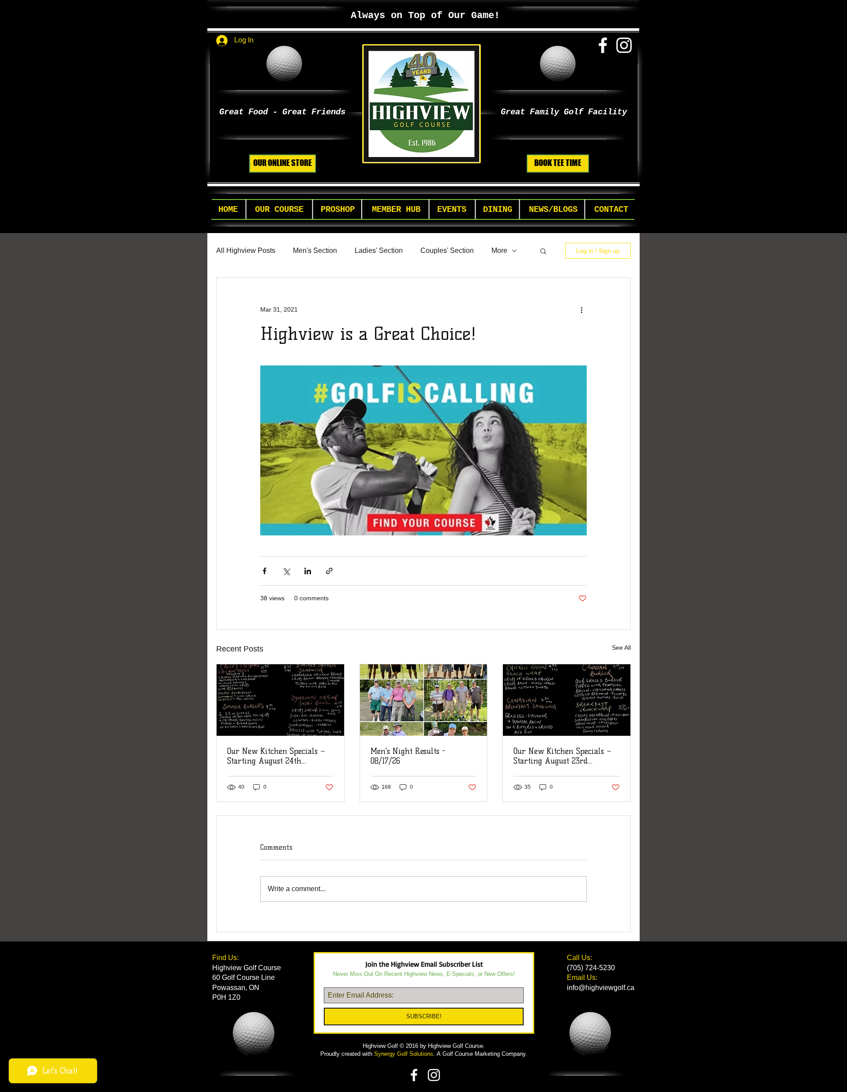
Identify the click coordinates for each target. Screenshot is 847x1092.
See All (621, 647)
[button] (279, 210)
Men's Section (315, 250)
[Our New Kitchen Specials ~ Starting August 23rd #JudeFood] (566, 700)
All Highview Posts (245, 250)
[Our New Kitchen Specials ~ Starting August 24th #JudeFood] (280, 700)
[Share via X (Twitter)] (286, 571)
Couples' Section (447, 250)
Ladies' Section (379, 250)
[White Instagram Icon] (624, 45)
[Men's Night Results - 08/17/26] (423, 700)
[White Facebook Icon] (602, 45)
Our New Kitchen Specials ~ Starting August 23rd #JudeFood (562, 756)
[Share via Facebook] (264, 571)
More (499, 250)
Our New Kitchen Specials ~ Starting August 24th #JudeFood (276, 756)
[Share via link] (329, 571)
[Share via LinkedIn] (308, 571)
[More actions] (581, 309)
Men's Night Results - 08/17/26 (408, 756)
